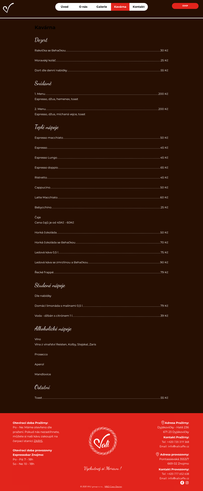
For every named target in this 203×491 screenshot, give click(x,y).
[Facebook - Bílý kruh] (182, 483)
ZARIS (38, 441)
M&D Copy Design (113, 486)
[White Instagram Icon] (187, 483)
